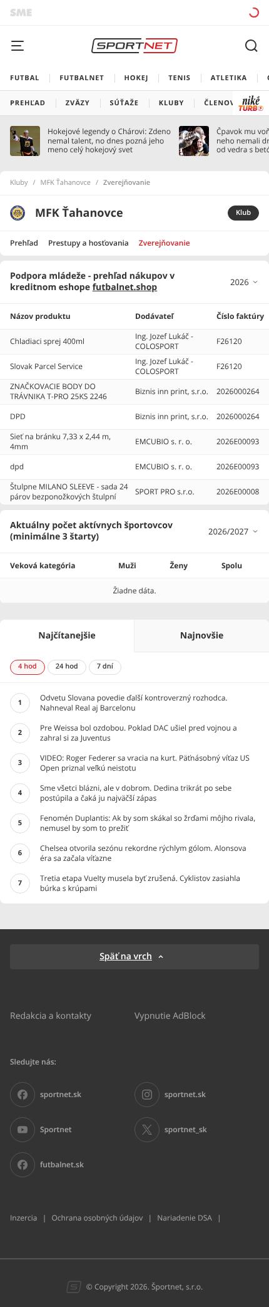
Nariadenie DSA (184, 1217)
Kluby (19, 183)
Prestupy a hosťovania (88, 242)
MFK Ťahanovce (66, 183)
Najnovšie (201, 636)
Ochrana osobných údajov (97, 1217)
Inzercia (23, 1217)
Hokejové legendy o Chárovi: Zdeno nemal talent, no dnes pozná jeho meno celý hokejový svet (109, 140)
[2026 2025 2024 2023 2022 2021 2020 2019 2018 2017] (244, 282)
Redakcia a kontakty (50, 1015)
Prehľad (24, 242)
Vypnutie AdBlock (170, 1015)
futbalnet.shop (125, 287)
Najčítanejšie (66, 636)
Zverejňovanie (164, 242)
